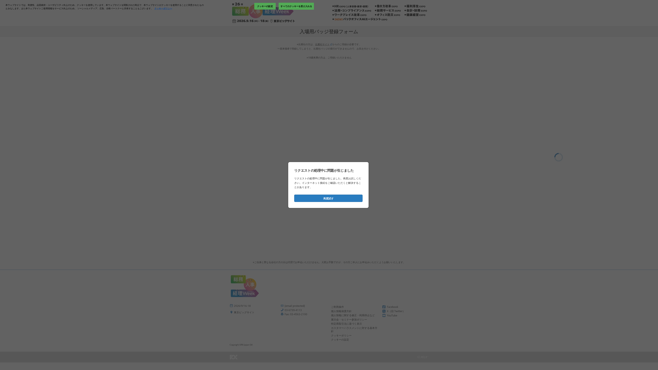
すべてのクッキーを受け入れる (296, 6)
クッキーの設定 (265, 6)
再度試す (328, 198)
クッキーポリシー (163, 8)
